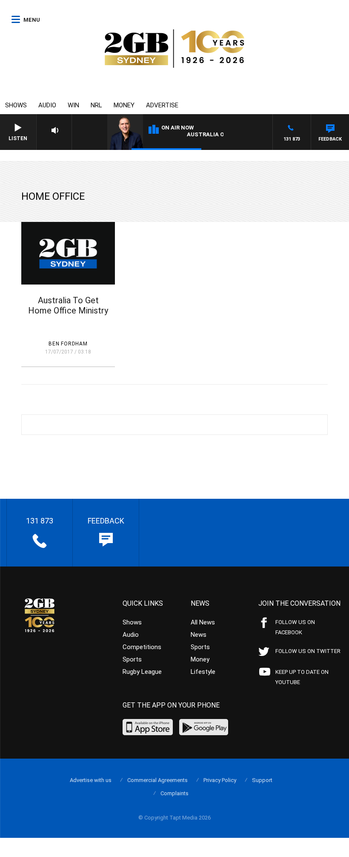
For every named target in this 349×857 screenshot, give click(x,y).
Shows (16, 105)
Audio (47, 105)
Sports (132, 659)
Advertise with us (91, 780)
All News (203, 622)
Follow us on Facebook (295, 627)
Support (262, 780)
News (198, 634)
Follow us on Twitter (307, 651)
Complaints (174, 793)
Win (73, 105)
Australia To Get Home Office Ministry (68, 305)
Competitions (142, 647)
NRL (96, 105)
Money (124, 105)
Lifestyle (203, 672)
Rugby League (142, 672)
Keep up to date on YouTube (302, 677)
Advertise (162, 105)
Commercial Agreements (157, 780)
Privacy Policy (219, 780)
